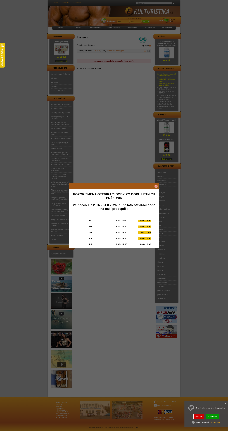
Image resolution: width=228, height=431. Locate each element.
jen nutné (199, 416)
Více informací (216, 422)
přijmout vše (212, 416)
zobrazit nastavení (202, 422)
